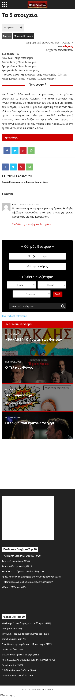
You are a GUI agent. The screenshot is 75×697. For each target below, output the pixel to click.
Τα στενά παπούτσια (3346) (16, 561)
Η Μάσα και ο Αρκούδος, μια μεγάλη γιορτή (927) (27, 581)
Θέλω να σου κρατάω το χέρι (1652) (20, 654)
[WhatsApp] (31, 150)
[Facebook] (6, 150)
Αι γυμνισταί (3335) (12, 628)
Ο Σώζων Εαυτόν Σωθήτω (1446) (19, 670)
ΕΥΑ (14, 204)
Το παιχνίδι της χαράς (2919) (17, 566)
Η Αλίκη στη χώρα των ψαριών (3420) (21, 555)
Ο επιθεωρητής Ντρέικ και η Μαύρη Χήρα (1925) (27, 644)
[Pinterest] (23, 150)
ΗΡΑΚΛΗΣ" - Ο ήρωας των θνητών (33, 339)
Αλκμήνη (68, 46)
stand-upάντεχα (18, 395)
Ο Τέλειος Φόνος (19, 367)
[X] (15, 150)
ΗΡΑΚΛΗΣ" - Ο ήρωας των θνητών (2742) (23, 571)
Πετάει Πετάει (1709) (12, 649)
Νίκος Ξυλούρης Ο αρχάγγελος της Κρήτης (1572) (28, 659)
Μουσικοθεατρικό (23, 36)
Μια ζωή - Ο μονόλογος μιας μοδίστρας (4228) (26, 623)
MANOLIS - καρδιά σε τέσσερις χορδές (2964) (25, 633)
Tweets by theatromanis (14, 315)
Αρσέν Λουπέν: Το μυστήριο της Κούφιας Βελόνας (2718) (31, 576)
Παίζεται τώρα (37, 256)
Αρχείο (7, 36)
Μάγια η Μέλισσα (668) (14, 587)
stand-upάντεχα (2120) (14, 638)
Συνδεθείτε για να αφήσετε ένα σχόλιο (31, 224)
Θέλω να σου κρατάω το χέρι (29, 423)
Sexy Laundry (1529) (12, 665)
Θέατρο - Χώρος (37, 266)
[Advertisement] (28, 463)
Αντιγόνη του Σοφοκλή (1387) (17, 675)
